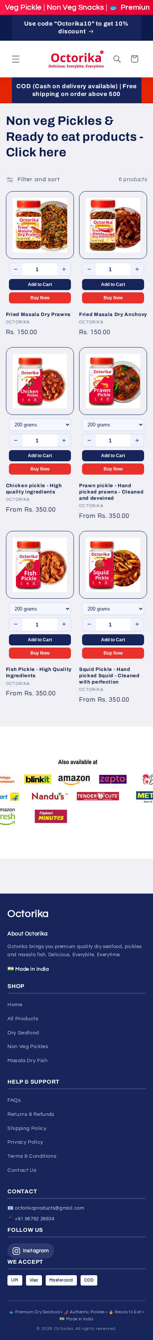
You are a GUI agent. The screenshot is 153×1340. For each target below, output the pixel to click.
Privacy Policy (25, 1142)
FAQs (14, 1100)
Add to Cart (40, 284)
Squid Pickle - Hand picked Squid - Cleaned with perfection (109, 675)
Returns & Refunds (31, 1114)
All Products (23, 1018)
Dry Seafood (23, 1032)
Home (15, 1004)
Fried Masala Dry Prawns (38, 314)
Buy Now (39, 297)
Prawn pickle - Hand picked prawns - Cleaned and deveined (111, 492)
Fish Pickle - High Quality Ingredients (39, 672)
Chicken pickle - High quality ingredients (34, 489)
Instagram (36, 1250)
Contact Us (21, 1170)
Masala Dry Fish (27, 1060)
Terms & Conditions (31, 1156)
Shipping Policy (26, 1128)
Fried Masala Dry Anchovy (113, 314)
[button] (15, 58)
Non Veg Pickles (27, 1046)
